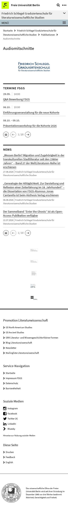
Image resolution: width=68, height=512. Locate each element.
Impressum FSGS (14, 378)
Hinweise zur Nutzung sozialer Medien (19, 435)
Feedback (10, 457)
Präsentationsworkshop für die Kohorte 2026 (30, 125)
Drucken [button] (10, 452)
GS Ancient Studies (15, 332)
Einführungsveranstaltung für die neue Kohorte (31, 112)
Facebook (12, 413)
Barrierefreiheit (13, 388)
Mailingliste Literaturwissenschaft (22, 352)
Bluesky (11, 428)
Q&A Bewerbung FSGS (16, 99)
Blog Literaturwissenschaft (19, 342)
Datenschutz (12, 383)
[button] (6, 134)
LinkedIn (12, 423)
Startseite (8, 30)
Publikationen (48, 34)
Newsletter (11, 347)
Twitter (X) (13, 418)
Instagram (13, 408)
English (9, 462)
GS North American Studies (19, 327)
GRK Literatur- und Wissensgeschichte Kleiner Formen (32, 337)
